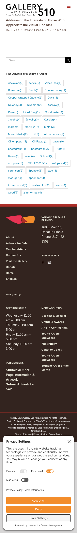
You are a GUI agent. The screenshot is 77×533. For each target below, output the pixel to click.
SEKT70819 (37, 163)
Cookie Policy (55, 434)
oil (36, 134)
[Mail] (49, 262)
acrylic (34, 82)
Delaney (15, 104)
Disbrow (53, 104)
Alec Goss (53, 82)
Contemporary (55, 90)
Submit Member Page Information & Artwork (20, 374)
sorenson (15, 170)
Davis (53, 97)
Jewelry (32, 119)
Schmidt (47, 156)
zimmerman (32, 192)
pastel (58, 141)
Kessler (50, 119)
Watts (61, 185)
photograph (17, 148)
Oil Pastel (40, 141)
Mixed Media (18, 134)
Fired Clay (31, 112)
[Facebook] (43, 262)
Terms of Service (23, 434)
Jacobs (14, 119)
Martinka (32, 126)
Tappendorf (36, 177)
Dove (13, 112)
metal (49, 126)
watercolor (41, 185)
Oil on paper (17, 141)
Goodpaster (54, 112)
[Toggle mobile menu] (69, 6)
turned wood (17, 185)
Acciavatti (15, 82)
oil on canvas (54, 134)
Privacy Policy (40, 434)
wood (13, 192)
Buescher (15, 90)
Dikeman (34, 104)
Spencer (35, 170)
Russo (14, 156)
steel (52, 170)
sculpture (15, 163)
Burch (34, 90)
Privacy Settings (14, 294)
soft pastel (60, 163)
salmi (30, 156)
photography (41, 148)
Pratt (60, 148)
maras (14, 126)
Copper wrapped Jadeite (25, 97)
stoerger (15, 177)
